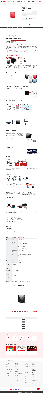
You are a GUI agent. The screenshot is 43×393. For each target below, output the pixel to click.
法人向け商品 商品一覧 (17, 380)
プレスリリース (33, 368)
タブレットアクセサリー (8, 373)
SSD (6, 366)
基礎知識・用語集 (26, 367)
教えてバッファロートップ (27, 364)
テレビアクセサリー (7, 375)
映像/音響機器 (16, 371)
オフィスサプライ (16, 378)
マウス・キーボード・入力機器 (8, 371)
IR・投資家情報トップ (34, 371)
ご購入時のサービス (26, 371)
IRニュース (33, 372)
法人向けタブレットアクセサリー (18, 375)
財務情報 (33, 375)
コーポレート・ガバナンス (34, 376)
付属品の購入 (26, 382)
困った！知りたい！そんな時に (27, 366)
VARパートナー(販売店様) (34, 380)
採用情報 (33, 369)
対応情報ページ (20, 237)
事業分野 (33, 366)
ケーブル (6, 370)
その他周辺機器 (7, 376)
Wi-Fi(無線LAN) (7, 364)
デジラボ (26, 368)
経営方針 (33, 374)
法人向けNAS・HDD (17, 367)
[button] (34, 311)
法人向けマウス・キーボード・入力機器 (18, 373)
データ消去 (16, 379)
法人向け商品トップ (17, 364)
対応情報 (26, 378)
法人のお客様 (33, 383)
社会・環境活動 (33, 367)
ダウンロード (26, 377)
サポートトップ (26, 376)
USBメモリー (7, 368)
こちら (13, 231)
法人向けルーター (16, 366)
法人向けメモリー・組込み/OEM (18, 369)
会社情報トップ (33, 364)
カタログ (26, 380)
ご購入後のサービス (26, 372)
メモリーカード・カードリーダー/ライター (9, 369)
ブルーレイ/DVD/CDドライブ (8, 367)
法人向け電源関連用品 (17, 376)
